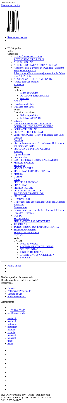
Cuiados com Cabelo (24, 104)
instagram (12, 324)
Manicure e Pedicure (24, 162)
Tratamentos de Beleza (25, 229)
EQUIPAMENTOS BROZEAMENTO (33, 126)
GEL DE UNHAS (29, 249)
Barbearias (19, 84)
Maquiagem (19, 165)
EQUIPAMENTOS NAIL (27, 129)
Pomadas (24, 98)
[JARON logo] (13, 32)
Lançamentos (20, 157)
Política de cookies (16, 296)
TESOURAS (20, 224)
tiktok (10, 340)
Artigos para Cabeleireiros (26, 81)
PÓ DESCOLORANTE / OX (29, 193)
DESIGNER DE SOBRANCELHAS (32, 123)
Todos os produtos (29, 93)
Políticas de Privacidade (19, 291)
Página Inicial (14, 265)
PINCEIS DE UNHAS (31, 252)
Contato (11, 288)
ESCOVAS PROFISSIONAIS (29, 132)
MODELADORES (23, 168)
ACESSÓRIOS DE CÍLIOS (28, 56)
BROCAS (25, 257)
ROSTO (18, 215)
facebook (12, 318)
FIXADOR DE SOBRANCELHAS (32, 148)
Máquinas (18, 173)
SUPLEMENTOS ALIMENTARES (32, 221)
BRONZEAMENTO (30, 118)
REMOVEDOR (22, 199)
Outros (17, 179)
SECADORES (21, 218)
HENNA (18, 151)
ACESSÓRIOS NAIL (25, 62)
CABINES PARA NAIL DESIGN (37, 254)
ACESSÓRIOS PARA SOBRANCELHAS (35, 65)
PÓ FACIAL (20, 196)
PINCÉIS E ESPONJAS (26, 182)
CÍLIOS (18, 120)
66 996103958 (17, 310)
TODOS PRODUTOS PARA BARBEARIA (36, 227)
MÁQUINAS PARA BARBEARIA (32, 171)
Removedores (20, 207)
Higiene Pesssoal (22, 154)
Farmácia (18, 140)
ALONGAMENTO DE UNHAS (36, 246)
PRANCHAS (20, 185)
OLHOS (18, 176)
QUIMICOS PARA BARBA (34, 95)
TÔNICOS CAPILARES (26, 232)
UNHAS (18, 235)
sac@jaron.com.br (16, 313)
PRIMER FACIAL (23, 187)
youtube (11, 329)
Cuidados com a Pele (24, 106)
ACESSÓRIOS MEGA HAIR (29, 59)
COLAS (18, 101)
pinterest (11, 335)
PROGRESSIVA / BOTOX (27, 190)
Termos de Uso (14, 293)
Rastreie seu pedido (10, 5)
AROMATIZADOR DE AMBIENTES (33, 79)
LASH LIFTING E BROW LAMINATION (36, 160)
